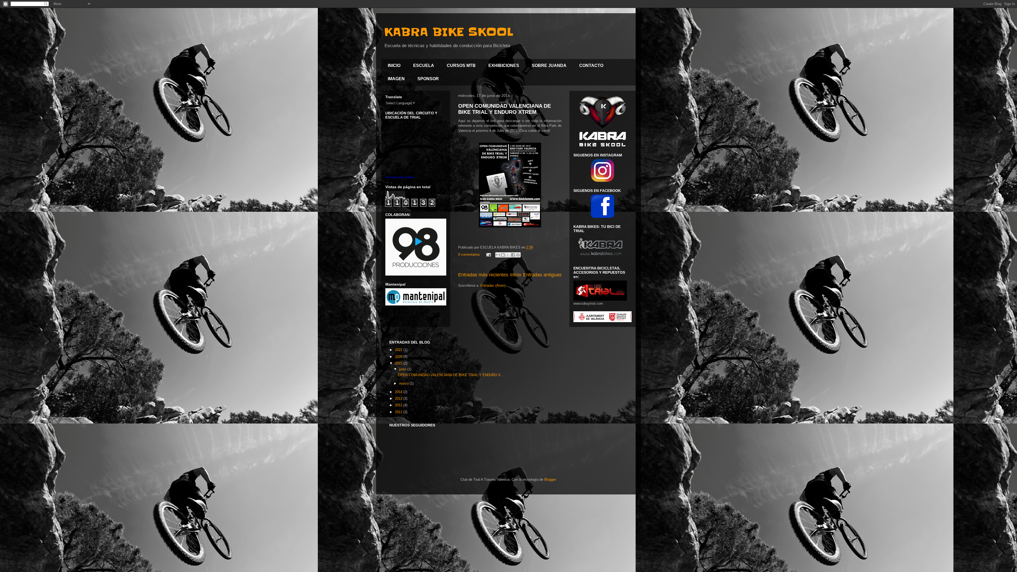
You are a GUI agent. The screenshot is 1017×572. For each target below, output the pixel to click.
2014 (399, 392)
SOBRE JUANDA (549, 65)
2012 (399, 405)
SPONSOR (428, 78)
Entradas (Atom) (493, 285)
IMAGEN (396, 78)
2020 (399, 357)
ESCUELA (423, 65)
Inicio (515, 274)
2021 (399, 350)
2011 (399, 412)
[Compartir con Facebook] (513, 255)
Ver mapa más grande (399, 177)
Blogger (550, 479)
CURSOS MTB (461, 65)
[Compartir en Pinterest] (518, 255)
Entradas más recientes (483, 274)
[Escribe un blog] (503, 255)
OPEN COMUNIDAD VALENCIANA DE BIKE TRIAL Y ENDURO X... (451, 375)
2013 (399, 398)
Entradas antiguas (542, 274)
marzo (404, 383)
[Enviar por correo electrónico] (498, 255)
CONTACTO (591, 65)
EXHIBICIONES (503, 65)
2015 (399, 363)
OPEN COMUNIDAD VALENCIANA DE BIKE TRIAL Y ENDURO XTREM (504, 109)
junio (403, 369)
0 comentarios (469, 254)
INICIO (394, 65)
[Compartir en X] (508, 255)
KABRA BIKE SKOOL (448, 32)
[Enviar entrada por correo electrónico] (488, 254)
